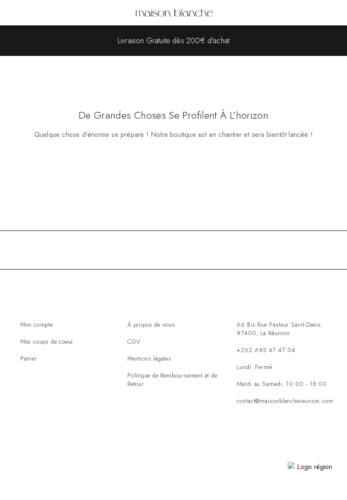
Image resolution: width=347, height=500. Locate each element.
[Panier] (334, 13)
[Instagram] (263, 435)
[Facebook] (237, 435)
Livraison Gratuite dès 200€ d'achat (173, 40)
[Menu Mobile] (16, 12)
